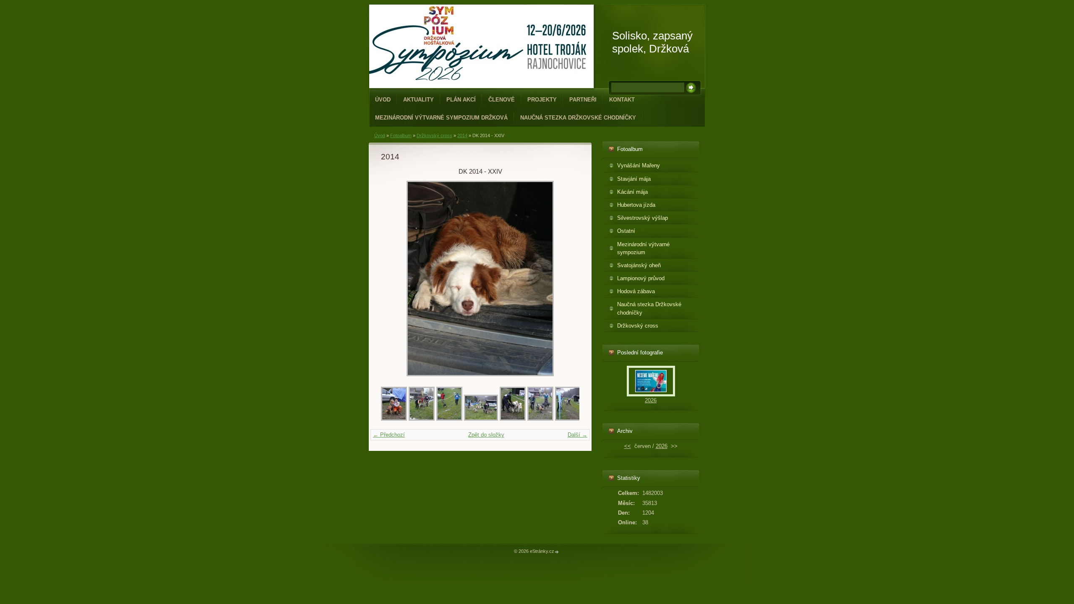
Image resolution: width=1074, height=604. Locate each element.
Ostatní (626, 231)
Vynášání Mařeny (638, 165)
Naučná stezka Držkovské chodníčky (578, 118)
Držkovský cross (434, 135)
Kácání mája (632, 192)
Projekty (542, 99)
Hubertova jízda (636, 205)
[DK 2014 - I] (422, 419)
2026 (651, 400)
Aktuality (418, 99)
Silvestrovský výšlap (642, 218)
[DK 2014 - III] (481, 419)
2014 (462, 135)
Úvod (383, 99)
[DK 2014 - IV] (513, 419)
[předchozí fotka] (394, 278)
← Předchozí (389, 435)
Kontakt (622, 99)
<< (627, 446)
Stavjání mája (634, 179)
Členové (501, 99)
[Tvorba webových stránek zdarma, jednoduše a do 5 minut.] (557, 552)
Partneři (583, 99)
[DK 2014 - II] (449, 419)
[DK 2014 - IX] (540, 419)
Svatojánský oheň (639, 265)
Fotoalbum (401, 135)
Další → (577, 435)
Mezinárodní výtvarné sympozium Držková (441, 118)
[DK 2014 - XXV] (394, 419)
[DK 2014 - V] (568, 419)
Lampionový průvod (641, 278)
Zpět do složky (486, 435)
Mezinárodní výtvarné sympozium (643, 248)
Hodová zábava (636, 291)
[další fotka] (565, 278)
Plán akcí (461, 99)
